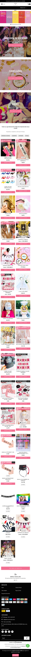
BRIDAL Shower (7, 558)
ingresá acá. (24, 646)
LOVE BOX (8, 532)
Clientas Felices (18, 587)
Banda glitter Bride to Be (8, 452)
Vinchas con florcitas (23, 186)
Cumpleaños (21, 135)
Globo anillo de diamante (23, 318)
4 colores (23, 341)
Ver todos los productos (15, 568)
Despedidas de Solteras (6, 135)
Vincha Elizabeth (23, 213)
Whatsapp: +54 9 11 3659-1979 (9, 617)
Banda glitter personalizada (8, 158)
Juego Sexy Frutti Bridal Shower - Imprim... (8, 399)
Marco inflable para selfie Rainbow (23, 506)
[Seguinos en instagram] (3, 632)
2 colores (23, 211)
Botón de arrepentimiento (16, 647)
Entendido (15, 655)
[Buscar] (13, 8)
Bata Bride (23, 425)
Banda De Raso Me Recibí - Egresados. (23, 160)
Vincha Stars (8, 213)
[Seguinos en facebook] (6, 632)
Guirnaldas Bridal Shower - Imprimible (23, 372)
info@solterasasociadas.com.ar (9, 619)
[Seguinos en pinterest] (12, 632)
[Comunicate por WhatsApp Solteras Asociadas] (27, 645)
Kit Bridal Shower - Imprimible (7, 292)
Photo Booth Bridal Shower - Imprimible (23, 399)
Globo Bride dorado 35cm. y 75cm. (7, 345)
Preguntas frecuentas (6, 593)
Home (3, 587)
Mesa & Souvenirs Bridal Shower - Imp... (8, 426)
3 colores (23, 157)
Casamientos (14, 135)
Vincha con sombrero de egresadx (23, 480)
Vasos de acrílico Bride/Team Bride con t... (23, 453)
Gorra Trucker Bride (8, 318)
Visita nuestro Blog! (7, 621)
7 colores (7, 316)
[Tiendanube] (15, 642)
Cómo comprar (4, 590)
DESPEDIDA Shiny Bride (23, 265)
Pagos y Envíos (18, 590)
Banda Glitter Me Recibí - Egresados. (8, 479)
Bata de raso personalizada (23, 344)
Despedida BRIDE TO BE (8, 265)
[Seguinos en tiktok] (9, 632)
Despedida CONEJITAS (23, 239)
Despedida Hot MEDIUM (23, 532)
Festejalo (27, 135)
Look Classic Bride (23, 291)
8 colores (23, 184)
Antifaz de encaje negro (8, 239)
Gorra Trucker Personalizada (8, 187)
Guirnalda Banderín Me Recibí (8, 506)
